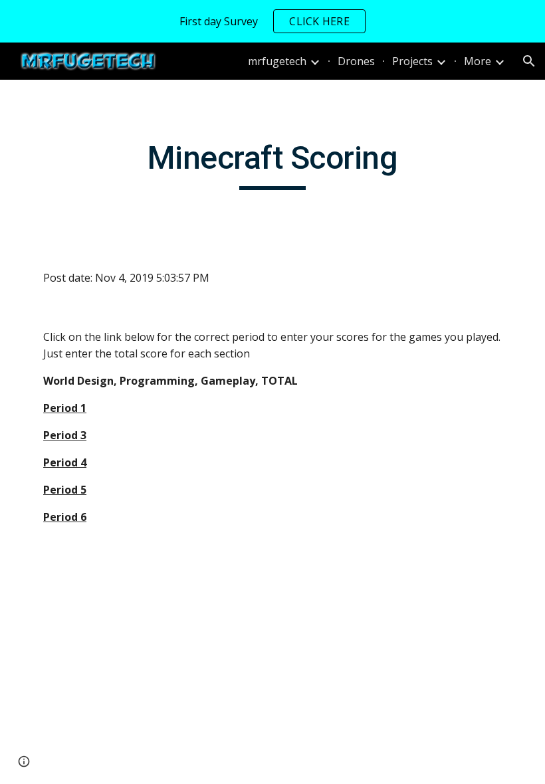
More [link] (477, 61)
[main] (272, 164)
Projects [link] (412, 61)
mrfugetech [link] (277, 61)
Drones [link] (356, 61)
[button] (529, 61)
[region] (272, 21)
